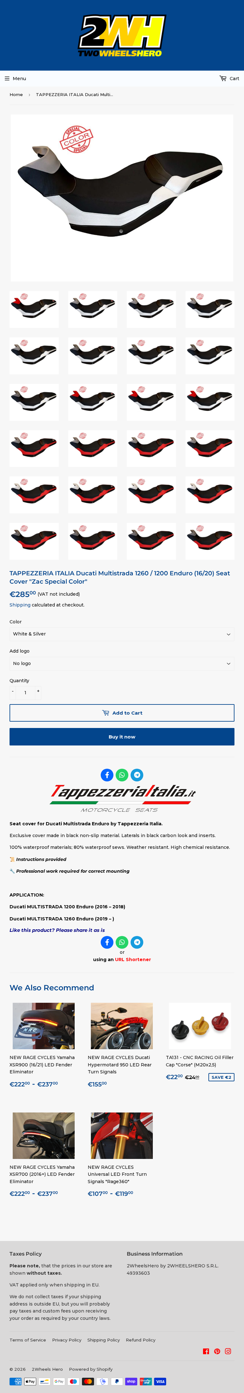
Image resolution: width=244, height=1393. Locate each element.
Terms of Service (28, 1339)
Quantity (19, 680)
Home (16, 94)
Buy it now (122, 737)
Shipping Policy (103, 1339)
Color (16, 622)
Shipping (20, 605)
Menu (19, 78)
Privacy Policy (66, 1339)
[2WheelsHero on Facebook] (206, 1352)
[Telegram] (137, 775)
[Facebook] (107, 775)
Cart (233, 78)
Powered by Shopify (90, 1369)
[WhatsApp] (122, 775)
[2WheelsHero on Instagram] (228, 1352)
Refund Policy (140, 1339)
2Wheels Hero (47, 1369)
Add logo (20, 651)
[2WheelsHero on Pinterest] (217, 1352)
